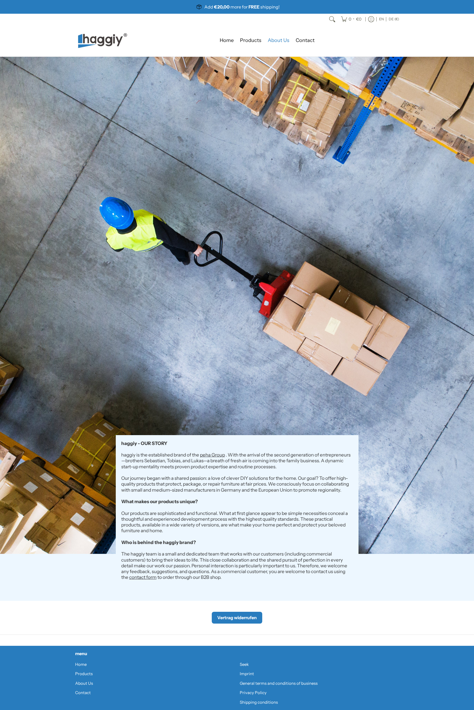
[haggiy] (102, 41)
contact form (143, 577)
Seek (244, 664)
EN (381, 19)
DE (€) (394, 19)
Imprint (247, 673)
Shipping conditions (259, 702)
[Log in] (371, 19)
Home (81, 664)
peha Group (212, 455)
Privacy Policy (253, 692)
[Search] (332, 19)
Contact (83, 692)
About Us (84, 683)
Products (84, 673)
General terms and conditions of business (279, 683)
